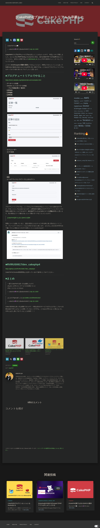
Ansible (77, 98)
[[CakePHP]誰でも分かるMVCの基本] (80, 489)
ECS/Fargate (78, 108)
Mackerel (90, 113)
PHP (84, 115)
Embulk (84, 108)
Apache (81, 98)
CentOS (86, 101)
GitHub (75, 111)
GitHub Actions (80, 111)
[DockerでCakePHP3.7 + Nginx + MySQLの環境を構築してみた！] (34, 343)
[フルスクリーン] (92, 64)
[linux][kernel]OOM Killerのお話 (84, 199)
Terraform (86, 120)
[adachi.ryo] (9, 376)
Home (59, 2)
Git (91, 108)
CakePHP (15, 365)
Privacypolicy (74, 2)
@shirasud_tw (32, 59)
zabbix (76, 126)
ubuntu (75, 123)
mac (87, 113)
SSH (81, 120)
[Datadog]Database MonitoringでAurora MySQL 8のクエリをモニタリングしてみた (84, 188)
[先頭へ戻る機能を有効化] (97, 525)
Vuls (83, 123)
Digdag (85, 103)
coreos (81, 103)
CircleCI (76, 103)
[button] (97, 526)
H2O (87, 111)
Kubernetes (77, 113)
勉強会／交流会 (84, 126)
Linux (83, 113)
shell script (90, 117)
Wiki (81, 2)
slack (75, 120)
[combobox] (81, 43)
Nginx (80, 115)
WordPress (89, 123)
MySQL (76, 115)
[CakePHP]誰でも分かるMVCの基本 (18, 218)
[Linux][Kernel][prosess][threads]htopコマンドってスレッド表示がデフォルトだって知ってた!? (85, 180)
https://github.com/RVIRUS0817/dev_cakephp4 (20, 269)
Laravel (50, 500)
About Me (65, 2)
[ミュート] (90, 64)
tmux (92, 120)
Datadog (45, 500)
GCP (88, 108)
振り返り (76, 128)
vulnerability (79, 123)
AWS (86, 98)
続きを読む (26, 509)
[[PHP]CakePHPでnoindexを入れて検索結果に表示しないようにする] (14, 343)
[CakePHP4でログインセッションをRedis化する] (54, 343)
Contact (87, 2)
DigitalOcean (78, 106)
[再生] (76, 64)
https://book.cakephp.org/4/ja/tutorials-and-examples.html (23, 80)
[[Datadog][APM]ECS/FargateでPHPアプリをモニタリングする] (50, 489)
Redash (76, 117)
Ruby (80, 117)
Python (87, 115)
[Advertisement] (34, 324)
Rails (90, 115)
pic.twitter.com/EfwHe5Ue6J (31, 298)
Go (84, 111)
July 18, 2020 (34, 49)
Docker (86, 106)
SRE (78, 120)
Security (84, 117)
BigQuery (76, 101)
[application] (84, 60)
